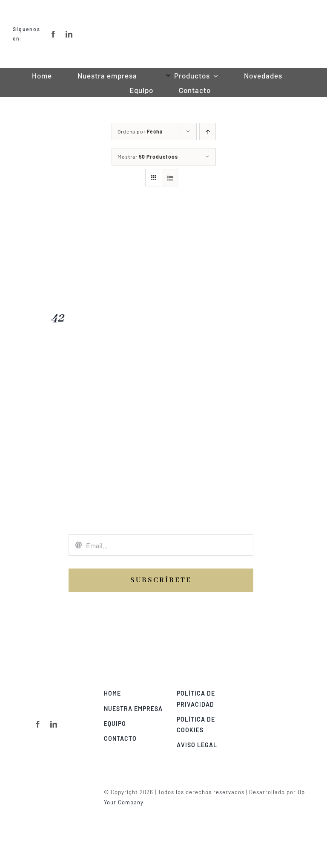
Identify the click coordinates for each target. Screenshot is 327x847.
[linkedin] (53, 724)
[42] (57, 217)
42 (57, 318)
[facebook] (38, 724)
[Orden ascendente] (207, 131)
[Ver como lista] (170, 177)
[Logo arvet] (282, 691)
